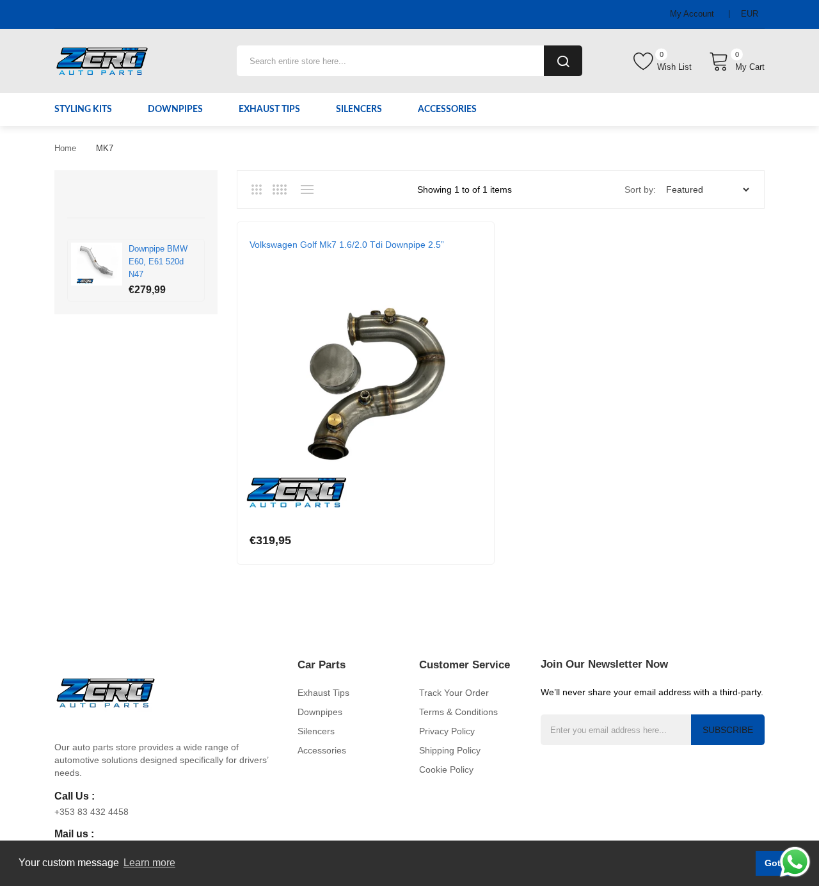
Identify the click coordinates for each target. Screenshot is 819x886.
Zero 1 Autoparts (287, 257)
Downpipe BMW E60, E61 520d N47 (158, 261)
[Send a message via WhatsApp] (795, 862)
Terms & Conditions (458, 712)
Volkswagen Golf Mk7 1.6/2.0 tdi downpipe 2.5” (347, 244)
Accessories (322, 750)
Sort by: (640, 189)
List (307, 189)
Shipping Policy (450, 750)
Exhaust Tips (323, 693)
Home (65, 148)
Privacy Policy (447, 731)
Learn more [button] (149, 862)
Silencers (316, 731)
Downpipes (320, 712)
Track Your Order (454, 693)
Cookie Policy (446, 769)
